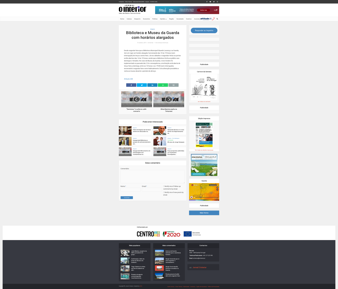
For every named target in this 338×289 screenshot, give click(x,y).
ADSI (141, 286)
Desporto (137, 19)
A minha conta (153, 1)
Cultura (129, 19)
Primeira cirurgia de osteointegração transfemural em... (137, 276)
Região (171, 19)
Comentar (150, 42)
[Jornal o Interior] (132, 8)
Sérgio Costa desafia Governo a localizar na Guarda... (172, 268)
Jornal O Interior (199, 267)
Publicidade (186, 286)
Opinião (162, 19)
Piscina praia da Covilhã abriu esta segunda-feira (173, 275)
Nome (123, 186)
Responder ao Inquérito (204, 30)
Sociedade (180, 19)
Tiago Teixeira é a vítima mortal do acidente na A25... (138, 268)
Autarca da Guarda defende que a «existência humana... (173, 252)
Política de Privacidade (213, 286)
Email (144, 186)
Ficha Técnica (128, 1)
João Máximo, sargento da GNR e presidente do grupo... (139, 252)
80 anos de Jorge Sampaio (176, 142)
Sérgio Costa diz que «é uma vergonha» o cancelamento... (172, 260)
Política (154, 19)
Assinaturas (198, 19)
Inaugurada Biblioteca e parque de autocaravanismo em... (142, 142)
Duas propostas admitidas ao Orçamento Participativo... (176, 152)
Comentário (125, 169)
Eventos (189, 19)
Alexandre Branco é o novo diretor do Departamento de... (176, 131)
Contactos (121, 1)
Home (122, 19)
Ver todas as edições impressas (204, 150)
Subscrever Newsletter (138, 1)
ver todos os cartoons (204, 101)
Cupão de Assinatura (201, 286)
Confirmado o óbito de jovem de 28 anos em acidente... (137, 260)
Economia (146, 19)
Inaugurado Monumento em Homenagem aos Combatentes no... (141, 152)
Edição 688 (129, 79)
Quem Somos (170, 286)
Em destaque (175, 138)
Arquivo (147, 1)
